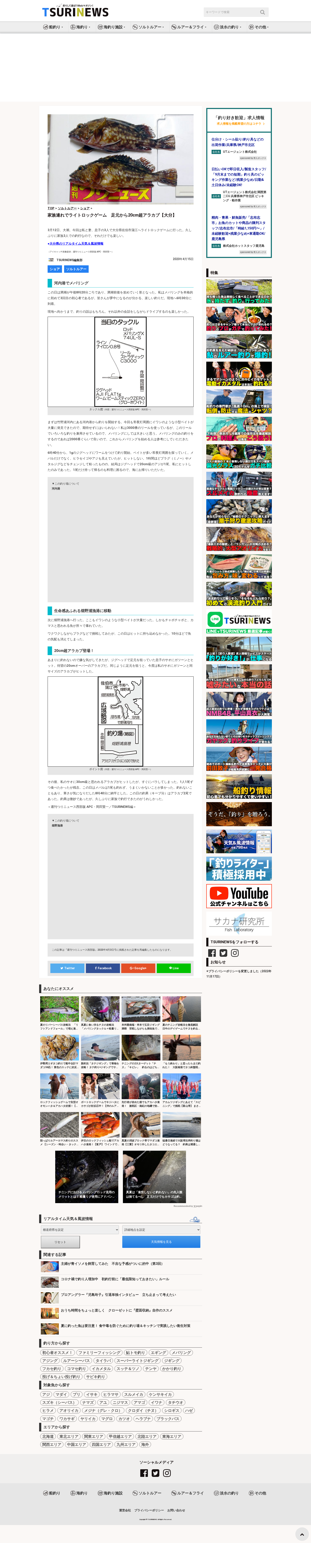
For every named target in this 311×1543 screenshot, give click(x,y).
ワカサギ (67, 1418)
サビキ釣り (95, 1376)
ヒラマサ (110, 1394)
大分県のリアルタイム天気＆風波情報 (76, 243)
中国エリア (76, 1444)
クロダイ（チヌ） (143, 1410)
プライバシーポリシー (149, 1510)
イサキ (92, 1394)
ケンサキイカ (160, 1394)
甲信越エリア (120, 1436)
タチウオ (175, 1402)
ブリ (76, 1394)
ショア (55, 269)
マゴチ (48, 1418)
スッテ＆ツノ (128, 1368)
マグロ (107, 1418)
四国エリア (101, 1444)
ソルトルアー (76, 269)
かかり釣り (171, 1368)
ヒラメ (48, 1410)
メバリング (181, 1352)
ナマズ (88, 1402)
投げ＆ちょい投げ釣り (61, 1376)
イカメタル (101, 1368)
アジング (50, 1360)
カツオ (124, 1418)
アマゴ (139, 1402)
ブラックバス (168, 1418)
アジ (46, 1394)
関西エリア (51, 1444)
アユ (103, 1402)
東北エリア (68, 1436)
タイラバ (103, 1360)
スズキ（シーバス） (59, 1402)
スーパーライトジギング (137, 1360)
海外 (145, 1444)
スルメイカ (133, 1394)
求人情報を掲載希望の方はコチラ (239, 123)
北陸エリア (147, 1436)
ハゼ (189, 1410)
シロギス (171, 1410)
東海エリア (171, 1436)
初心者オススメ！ (57, 1352)
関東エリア (93, 1436)
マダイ (61, 1394)
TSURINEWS (152, 1519)
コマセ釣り (76, 1368)
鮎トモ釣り (135, 1352)
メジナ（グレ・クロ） (103, 1410)
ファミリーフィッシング (99, 1352)
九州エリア (126, 1444)
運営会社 (125, 1510)
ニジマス (120, 1402)
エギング (158, 1352)
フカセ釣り (51, 1368)
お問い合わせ (176, 1510)
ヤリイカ (88, 1418)
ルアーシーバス (76, 1360)
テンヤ (151, 1368)
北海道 (48, 1436)
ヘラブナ (143, 1418)
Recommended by (183, 1206)
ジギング (171, 1360)
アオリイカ (68, 1410)
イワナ (156, 1402)
